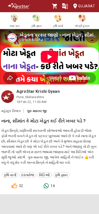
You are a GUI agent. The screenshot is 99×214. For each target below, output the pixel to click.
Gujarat (86, 6)
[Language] (65, 6)
